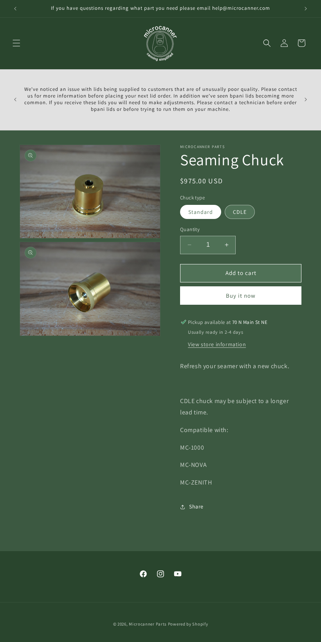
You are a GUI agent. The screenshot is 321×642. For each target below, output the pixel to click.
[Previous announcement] (15, 8)
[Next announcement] (305, 8)
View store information (217, 344)
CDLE (240, 211)
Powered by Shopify (188, 624)
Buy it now (241, 295)
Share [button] (196, 506)
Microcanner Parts (148, 624)
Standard (200, 211)
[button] (16, 43)
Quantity (190, 229)
